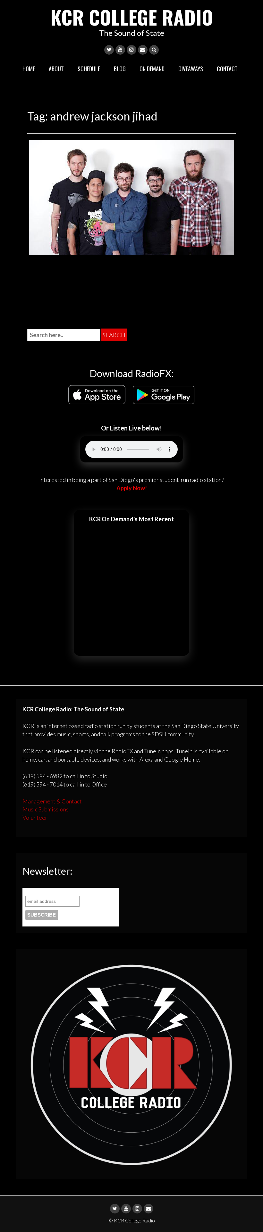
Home (28, 69)
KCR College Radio (131, 17)
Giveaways (190, 69)
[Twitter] (109, 50)
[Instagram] (131, 50)
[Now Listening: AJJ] (131, 196)
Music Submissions (45, 809)
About (56, 69)
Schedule (89, 69)
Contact (227, 69)
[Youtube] (120, 50)
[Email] (143, 50)
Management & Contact (52, 801)
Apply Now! (131, 488)
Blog (120, 69)
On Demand (152, 69)
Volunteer (34, 817)
